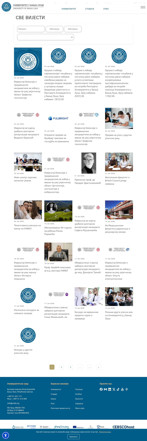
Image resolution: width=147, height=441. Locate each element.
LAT (140, 3)
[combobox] (45, 37)
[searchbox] (21, 37)
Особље (76, 394)
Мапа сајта (76, 408)
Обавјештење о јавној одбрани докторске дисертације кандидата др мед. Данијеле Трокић (88, 267)
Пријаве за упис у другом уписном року (118, 136)
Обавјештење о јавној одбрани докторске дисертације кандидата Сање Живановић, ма (56, 312)
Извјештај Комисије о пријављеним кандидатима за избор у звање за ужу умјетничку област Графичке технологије (27, 89)
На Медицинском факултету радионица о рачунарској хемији (117, 228)
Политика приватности (52, 408)
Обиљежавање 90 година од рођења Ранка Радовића (58, 231)
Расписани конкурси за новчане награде (26, 311)
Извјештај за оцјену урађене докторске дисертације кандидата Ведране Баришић (26, 132)
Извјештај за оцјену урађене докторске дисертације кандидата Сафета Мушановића (87, 225)
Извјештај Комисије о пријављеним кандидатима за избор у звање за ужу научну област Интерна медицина (27, 270)
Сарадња (76, 403)
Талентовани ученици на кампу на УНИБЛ (27, 227)
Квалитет (76, 398)
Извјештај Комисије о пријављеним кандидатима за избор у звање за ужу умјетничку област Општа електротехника (118, 270)
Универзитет (69, 8)
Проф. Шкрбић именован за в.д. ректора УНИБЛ (57, 269)
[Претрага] (127, 3)
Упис (106, 8)
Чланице (76, 389)
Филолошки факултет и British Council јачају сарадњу (117, 180)
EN (144, 3)
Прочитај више (105, 432)
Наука (52, 398)
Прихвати (73, 436)
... (80, 367)
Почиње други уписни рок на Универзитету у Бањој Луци (119, 315)
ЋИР (135, 3)
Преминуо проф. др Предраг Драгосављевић (88, 181)
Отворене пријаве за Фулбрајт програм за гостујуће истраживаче (56, 138)
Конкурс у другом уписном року (23, 351)
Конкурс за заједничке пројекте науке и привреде (86, 315)
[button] (5, 435)
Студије (89, 8)
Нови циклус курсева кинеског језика (25, 179)
